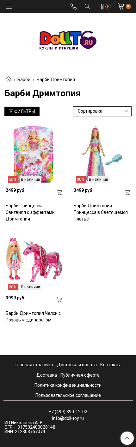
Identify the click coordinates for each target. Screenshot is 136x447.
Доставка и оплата (77, 364)
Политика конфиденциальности (68, 385)
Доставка (46, 375)
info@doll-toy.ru (68, 418)
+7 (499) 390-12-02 (68, 411)
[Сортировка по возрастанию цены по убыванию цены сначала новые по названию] (102, 111)
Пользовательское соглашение (68, 395)
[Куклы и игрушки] (68, 39)
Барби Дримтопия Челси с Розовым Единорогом (33, 316)
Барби (23, 79)
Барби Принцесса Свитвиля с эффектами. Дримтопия (31, 212)
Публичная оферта (80, 375)
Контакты (110, 364)
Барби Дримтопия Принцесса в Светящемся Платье (101, 212)
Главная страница (34, 364)
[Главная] (8, 79)
